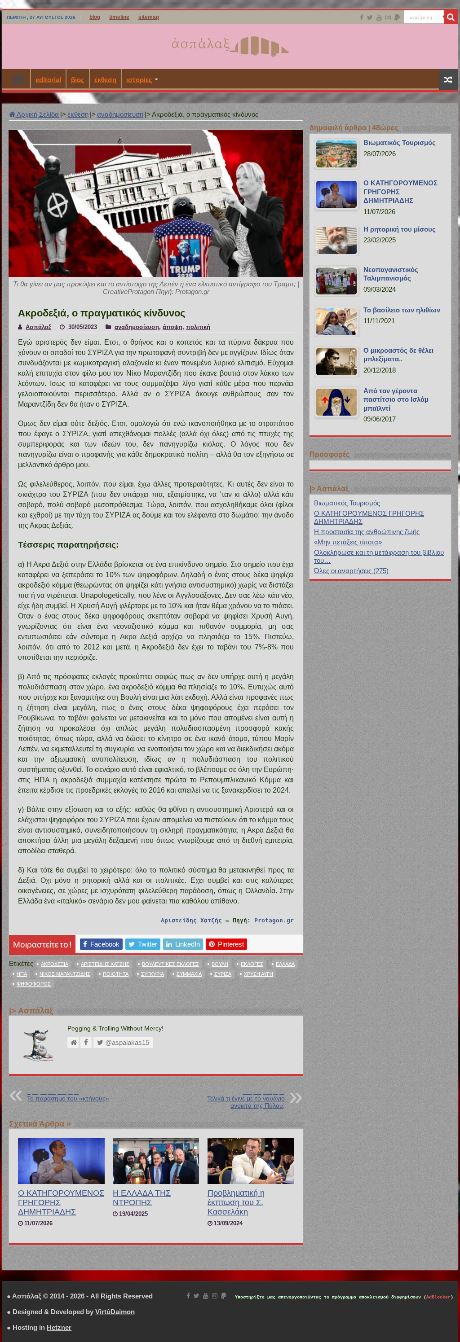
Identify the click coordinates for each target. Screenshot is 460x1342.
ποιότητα (115, 974)
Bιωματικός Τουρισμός (347, 503)
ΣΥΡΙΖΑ (222, 974)
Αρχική (18, 78)
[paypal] (397, 17)
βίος (77, 79)
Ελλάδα (285, 964)
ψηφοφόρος (34, 984)
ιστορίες (139, 79)
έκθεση (105, 79)
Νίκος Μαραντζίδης (65, 974)
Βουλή (220, 964)
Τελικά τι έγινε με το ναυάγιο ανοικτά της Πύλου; (246, 1099)
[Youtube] (379, 17)
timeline (119, 17)
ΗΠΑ (22, 974)
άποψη (172, 327)
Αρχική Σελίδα (37, 114)
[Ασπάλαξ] (230, 45)
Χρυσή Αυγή (258, 974)
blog (94, 17)
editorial (48, 79)
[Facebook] (361, 17)
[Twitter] (370, 17)
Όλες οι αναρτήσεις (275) (351, 571)
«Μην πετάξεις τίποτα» (348, 542)
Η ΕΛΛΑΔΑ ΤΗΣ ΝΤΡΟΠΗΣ (142, 1198)
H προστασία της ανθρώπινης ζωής (367, 531)
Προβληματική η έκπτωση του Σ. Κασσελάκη (236, 1202)
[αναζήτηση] (451, 17)
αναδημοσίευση (120, 114)
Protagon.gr (274, 920)
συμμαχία (189, 974)
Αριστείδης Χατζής (191, 920)
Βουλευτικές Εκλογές (170, 964)
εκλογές (252, 964)
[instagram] (388, 17)
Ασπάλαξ (38, 327)
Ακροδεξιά (54, 964)
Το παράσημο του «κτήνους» (68, 1095)
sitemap (148, 17)
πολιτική (198, 327)
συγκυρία (152, 974)
